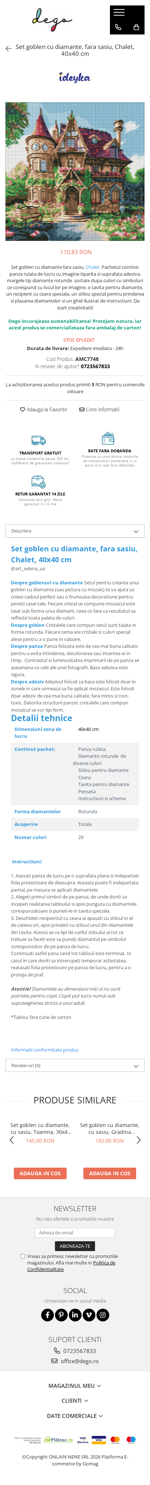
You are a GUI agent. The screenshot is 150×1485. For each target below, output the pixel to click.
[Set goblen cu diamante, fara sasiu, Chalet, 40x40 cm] (75, 171)
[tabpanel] (75, 171)
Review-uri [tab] (25, 1065)
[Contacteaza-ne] (118, 27)
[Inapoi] (5, 49)
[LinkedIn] (75, 1315)
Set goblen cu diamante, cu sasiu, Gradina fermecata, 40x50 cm (109, 1128)
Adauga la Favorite (46, 409)
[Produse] (120, 14)
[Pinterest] (61, 1315)
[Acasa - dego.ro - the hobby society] (52, 20)
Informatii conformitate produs (45, 1049)
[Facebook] (47, 1315)
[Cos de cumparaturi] (136, 27)
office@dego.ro (79, 1361)
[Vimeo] (89, 1315)
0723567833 (79, 1350)
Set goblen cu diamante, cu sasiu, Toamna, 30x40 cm (40, 1128)
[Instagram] (102, 1315)
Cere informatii (101, 409)
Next (139, 179)
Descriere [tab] (21, 530)
